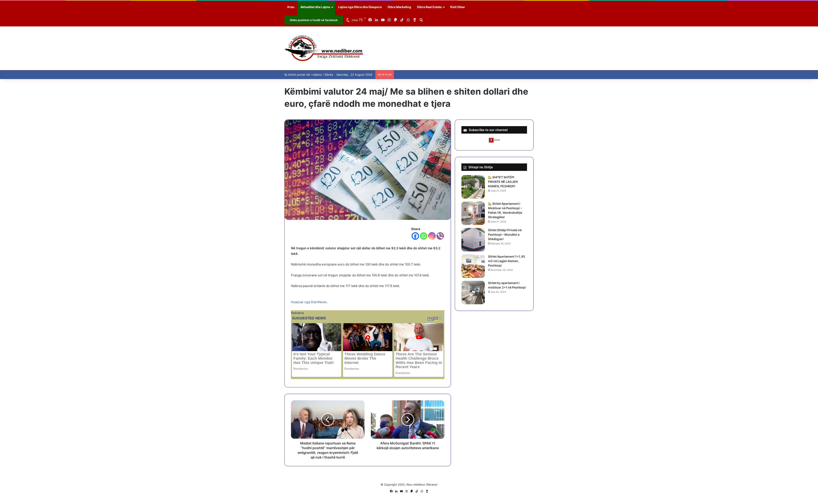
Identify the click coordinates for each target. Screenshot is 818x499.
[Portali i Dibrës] (323, 48)
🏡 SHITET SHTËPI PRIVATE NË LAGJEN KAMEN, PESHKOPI (503, 181)
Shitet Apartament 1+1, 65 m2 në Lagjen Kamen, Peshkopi (506, 261)
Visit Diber (457, 7)
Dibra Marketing (399, 7)
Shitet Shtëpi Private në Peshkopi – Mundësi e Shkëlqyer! (505, 234)
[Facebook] (415, 236)
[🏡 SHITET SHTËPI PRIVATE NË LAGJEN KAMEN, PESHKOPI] (473, 187)
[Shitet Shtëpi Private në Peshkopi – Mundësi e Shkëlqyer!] (473, 239)
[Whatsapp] (423, 236)
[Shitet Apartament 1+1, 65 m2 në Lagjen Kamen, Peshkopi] (473, 266)
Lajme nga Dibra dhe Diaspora (360, 7)
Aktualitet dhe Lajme (315, 7)
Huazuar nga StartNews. (309, 302)
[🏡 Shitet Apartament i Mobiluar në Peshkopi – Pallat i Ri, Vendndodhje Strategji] (473, 213)
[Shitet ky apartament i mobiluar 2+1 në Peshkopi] (473, 292)
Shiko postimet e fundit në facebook (314, 20)
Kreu (290, 7)
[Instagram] (432, 236)
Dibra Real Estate (429, 7)
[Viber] (440, 236)
